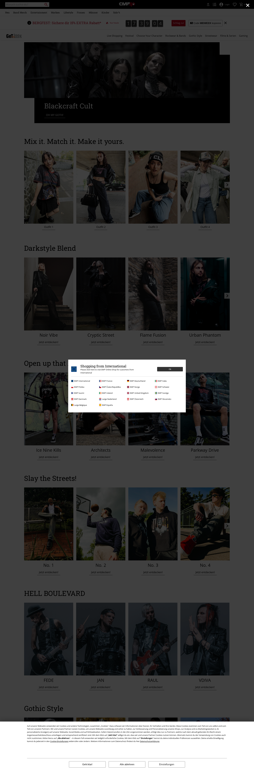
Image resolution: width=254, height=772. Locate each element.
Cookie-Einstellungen (59, 741)
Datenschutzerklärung (149, 741)
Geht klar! (87, 764)
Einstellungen (166, 764)
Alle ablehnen (127, 764)
